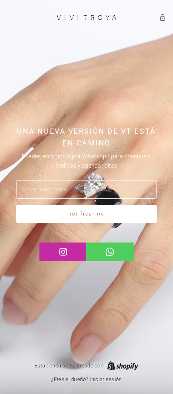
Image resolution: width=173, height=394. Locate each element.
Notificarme (86, 214)
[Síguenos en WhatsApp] (109, 252)
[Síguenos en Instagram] (63, 252)
